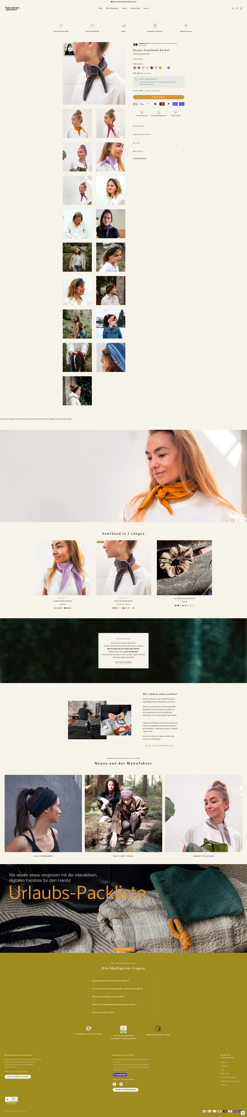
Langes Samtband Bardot (62, 601)
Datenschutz (225, 1073)
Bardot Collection (204, 856)
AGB (222, 1069)
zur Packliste (123, 949)
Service (146, 8)
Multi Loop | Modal (123, 856)
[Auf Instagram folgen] (121, 1084)
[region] (123, 476)
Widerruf (224, 1085)
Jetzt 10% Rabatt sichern (17, 1077)
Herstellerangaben (139, 158)
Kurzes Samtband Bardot (123, 601)
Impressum (225, 1066)
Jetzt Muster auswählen (123, 662)
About (124, 8)
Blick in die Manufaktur (159, 745)
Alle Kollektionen (112, 8)
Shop (100, 8)
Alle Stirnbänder (43, 856)
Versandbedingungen (228, 1077)
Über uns (224, 1062)
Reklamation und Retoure (230, 1081)
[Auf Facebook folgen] (114, 1084)
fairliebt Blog (135, 8)
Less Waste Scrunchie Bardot (184, 598)
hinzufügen (158, 97)
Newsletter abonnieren (125, 1089)
